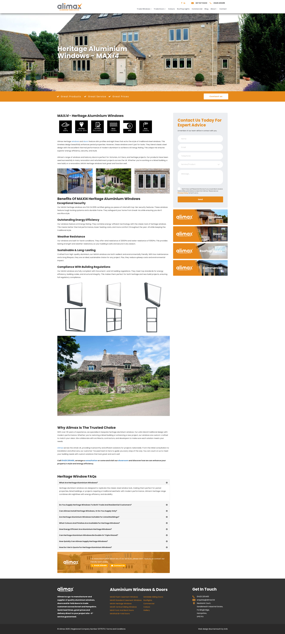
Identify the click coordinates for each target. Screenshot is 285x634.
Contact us (216, 96)
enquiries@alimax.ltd (206, 600)
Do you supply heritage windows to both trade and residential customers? (95, 505)
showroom (123, 460)
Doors (217, 234)
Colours (171, 9)
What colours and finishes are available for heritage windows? (89, 523)
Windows (215, 217)
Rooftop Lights (183, 9)
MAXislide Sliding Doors (153, 597)
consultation (91, 460)
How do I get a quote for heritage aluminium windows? (85, 547)
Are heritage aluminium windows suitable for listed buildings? (89, 517)
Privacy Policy (183, 193)
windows (75, 141)
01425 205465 (219, 3)
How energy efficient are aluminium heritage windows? (85, 529)
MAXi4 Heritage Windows (121, 603)
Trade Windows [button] (143, 9)
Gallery (146, 610)
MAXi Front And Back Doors (122, 610)
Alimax (60, 448)
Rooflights (147, 600)
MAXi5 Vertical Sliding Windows (123, 607)
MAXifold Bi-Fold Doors (120, 613)
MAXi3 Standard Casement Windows (126, 600)
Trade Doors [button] (159, 9)
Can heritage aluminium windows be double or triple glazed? (88, 535)
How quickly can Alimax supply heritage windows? (83, 541)
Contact (223, 9)
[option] (142, 52)
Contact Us (119, 565)
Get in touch (201, 3)
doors (85, 141)
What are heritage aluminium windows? (78, 482)
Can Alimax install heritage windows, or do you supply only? (88, 511)
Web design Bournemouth (209, 629)
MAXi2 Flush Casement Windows (124, 597)
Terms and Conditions (115, 629)
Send (200, 199)
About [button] (213, 9)
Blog (206, 9)
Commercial (197, 9)
